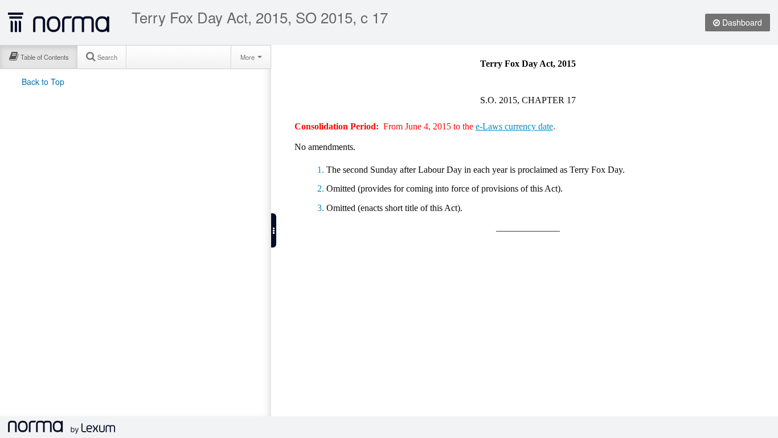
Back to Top (43, 81)
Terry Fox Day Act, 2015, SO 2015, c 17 (260, 17)
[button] (273, 230)
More (248, 57)
